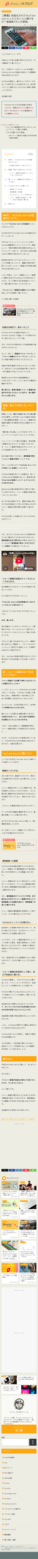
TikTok (7, 1483)
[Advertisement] (19, 1145)
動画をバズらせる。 (17, 189)
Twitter (7, 1488)
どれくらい (25, 1119)
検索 (3, 1438)
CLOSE (31, 154)
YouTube (5, 1119)
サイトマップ (15, 1554)
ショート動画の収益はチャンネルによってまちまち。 (21, 174)
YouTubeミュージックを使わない (21, 195)
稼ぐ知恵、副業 (10, 1540)
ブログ (6, 1524)
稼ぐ (33, 1119)
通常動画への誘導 (16, 192)
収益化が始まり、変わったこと (20, 165)
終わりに (12, 204)
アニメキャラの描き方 (12, 1509)
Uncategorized (10, 1494)
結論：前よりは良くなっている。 (21, 170)
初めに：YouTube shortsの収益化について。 (20, 161)
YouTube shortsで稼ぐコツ (19, 186)
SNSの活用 (8, 1478)
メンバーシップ (10, 1530)
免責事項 (24, 1554)
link (5, 1463)
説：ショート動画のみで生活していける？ (21, 180)
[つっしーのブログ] (19, 6)
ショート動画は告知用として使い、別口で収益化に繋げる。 (20, 199)
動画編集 (7, 1535)
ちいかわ (7, 1519)
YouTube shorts (7, 11)
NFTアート (8, 1468)
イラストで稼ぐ (10, 1514)
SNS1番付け (8, 1473)
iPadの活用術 (9, 1457)
